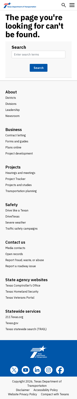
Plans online (13, 147)
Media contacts (15, 248)
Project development (19, 153)
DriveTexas (12, 216)
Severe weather (15, 222)
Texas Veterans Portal (19, 297)
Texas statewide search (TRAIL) (26, 329)
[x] (14, 370)
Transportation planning (21, 191)
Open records (14, 254)
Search (19, 47)
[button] (64, 5)
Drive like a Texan (16, 210)
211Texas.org (14, 317)
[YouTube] (26, 370)
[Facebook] (60, 370)
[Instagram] (48, 370)
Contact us (15, 242)
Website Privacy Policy (22, 394)
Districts (10, 97)
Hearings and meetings (20, 173)
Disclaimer (23, 390)
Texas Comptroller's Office (22, 285)
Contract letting (15, 135)
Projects (13, 167)
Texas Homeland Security (21, 291)
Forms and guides (16, 141)
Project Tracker (15, 179)
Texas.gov (11, 323)
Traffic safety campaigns (21, 228)
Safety (11, 204)
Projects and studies (18, 185)
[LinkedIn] (37, 370)
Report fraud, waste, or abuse (24, 260)
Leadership (12, 110)
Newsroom (12, 116)
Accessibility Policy (45, 390)
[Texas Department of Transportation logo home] (20, 5)
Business (13, 129)
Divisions (10, 104)
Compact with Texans (55, 394)
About (11, 91)
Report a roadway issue (20, 266)
